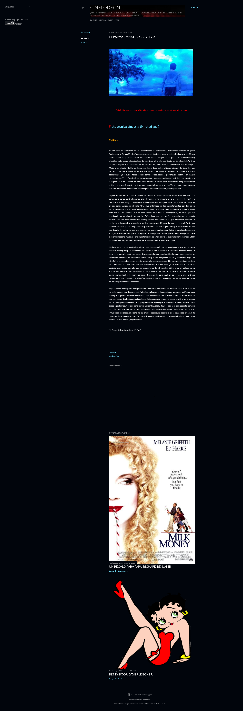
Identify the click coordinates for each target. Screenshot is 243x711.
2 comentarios (123, 571)
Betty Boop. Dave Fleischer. (131, 674)
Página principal (98, 20)
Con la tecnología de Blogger (141, 695)
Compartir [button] (85, 32)
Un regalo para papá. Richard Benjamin (140, 566)
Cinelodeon (105, 7)
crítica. (84, 42)
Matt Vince (146, 699)
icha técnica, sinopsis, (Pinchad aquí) (135, 126)
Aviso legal (113, 20)
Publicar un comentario (126, 679)
